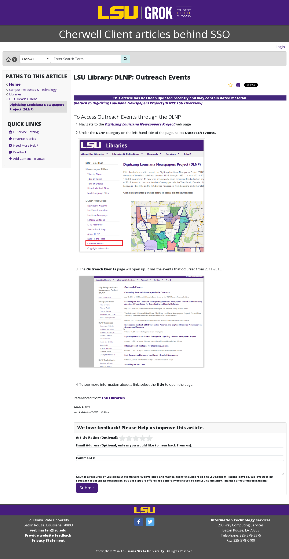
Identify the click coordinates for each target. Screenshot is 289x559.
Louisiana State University (142, 551)
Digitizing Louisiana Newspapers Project (140, 124)
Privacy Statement (48, 540)
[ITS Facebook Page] (138, 522)
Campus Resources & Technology (32, 89)
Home (15, 84)
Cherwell (28, 59)
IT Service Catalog (25, 132)
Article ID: (79, 407)
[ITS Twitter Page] (150, 522)
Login (280, 46)
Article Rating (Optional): (97, 437)
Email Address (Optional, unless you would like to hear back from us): (134, 445)
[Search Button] (125, 59)
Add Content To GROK (28, 158)
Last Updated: (81, 412)
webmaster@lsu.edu (48, 530)
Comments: (85, 458)
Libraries (15, 94)
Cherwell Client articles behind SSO (144, 34)
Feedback (19, 152)
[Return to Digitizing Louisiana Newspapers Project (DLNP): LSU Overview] (138, 103)
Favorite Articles (24, 138)
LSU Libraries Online (23, 99)
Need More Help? (25, 145)
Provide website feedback (48, 535)
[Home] (8, 59)
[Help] (14, 59)
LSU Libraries (113, 398)
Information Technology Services (241, 520)
